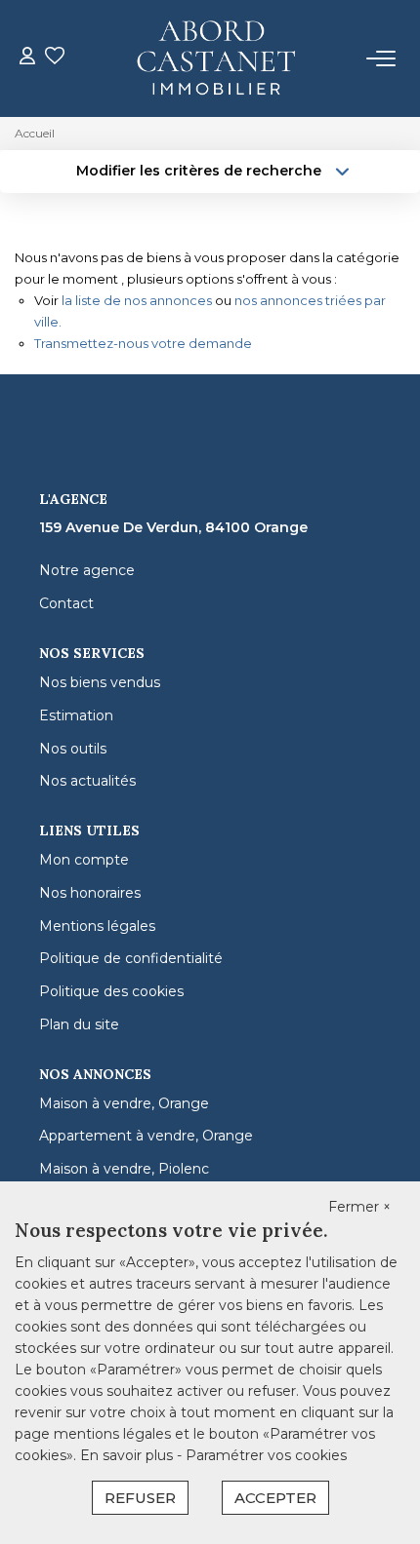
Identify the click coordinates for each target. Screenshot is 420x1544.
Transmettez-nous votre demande (143, 343)
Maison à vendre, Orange (124, 1103)
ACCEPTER (275, 1497)
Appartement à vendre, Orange (146, 1135)
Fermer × (359, 1207)
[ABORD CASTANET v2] (216, 58)
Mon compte (84, 859)
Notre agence (87, 570)
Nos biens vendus (99, 682)
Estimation (76, 715)
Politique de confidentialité (131, 958)
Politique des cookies (111, 991)
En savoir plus (128, 1455)
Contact (66, 603)
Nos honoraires (90, 893)
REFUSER (140, 1497)
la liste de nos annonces (137, 300)
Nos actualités (87, 781)
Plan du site (79, 1024)
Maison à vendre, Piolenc (124, 1168)
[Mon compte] (27, 58)
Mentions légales (97, 926)
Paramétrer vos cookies (266, 1455)
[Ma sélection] (54, 58)
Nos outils (72, 748)
